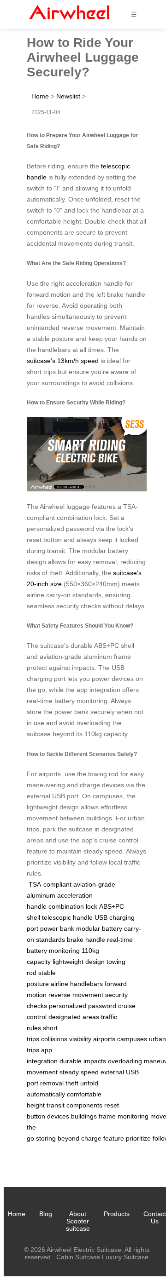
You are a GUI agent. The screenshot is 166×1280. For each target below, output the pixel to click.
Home (40, 96)
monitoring (133, 1116)
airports (104, 1039)
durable (70, 1061)
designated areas (73, 1017)
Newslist (68, 96)
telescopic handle (67, 917)
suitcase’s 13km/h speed (63, 360)
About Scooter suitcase (78, 1221)
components (84, 1105)
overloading (125, 1061)
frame (107, 1116)
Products (117, 1213)
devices (58, 1116)
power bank (57, 928)
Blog (45, 1213)
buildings (84, 1116)
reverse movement (75, 994)
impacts (94, 1061)
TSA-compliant (50, 884)
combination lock (72, 906)
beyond (68, 1138)
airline (59, 983)
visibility (80, 1039)
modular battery (99, 928)
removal (52, 1083)
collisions (54, 1039)
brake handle (86, 939)
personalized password (82, 1005)
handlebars (86, 983)
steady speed (79, 1072)
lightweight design (79, 961)
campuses (132, 1039)
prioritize (138, 1138)
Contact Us (154, 1217)
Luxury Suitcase (125, 1257)
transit (56, 1105)
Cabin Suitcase (78, 1257)
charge (91, 1138)
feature (113, 1138)
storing (46, 1138)
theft (71, 1083)
